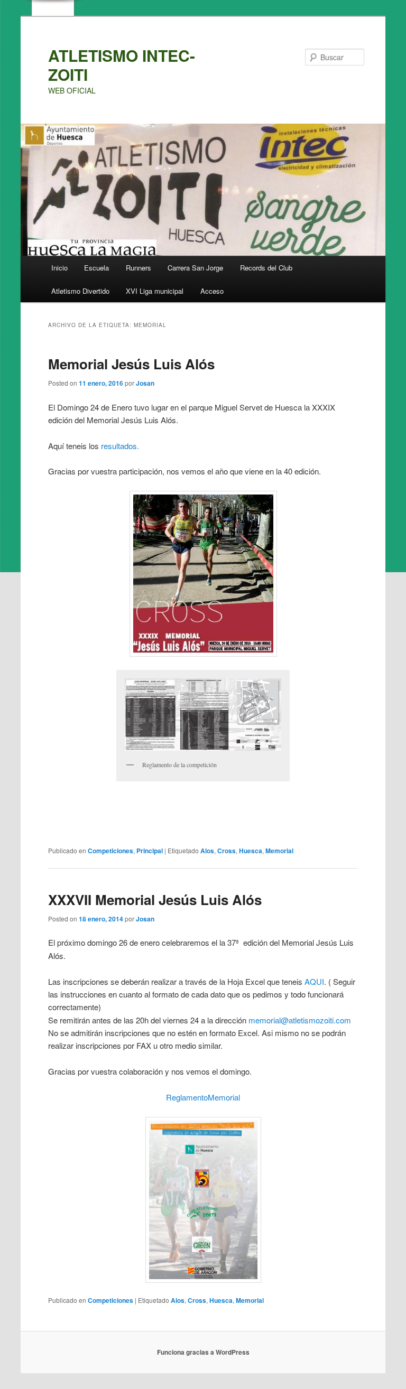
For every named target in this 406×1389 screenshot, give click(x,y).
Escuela (96, 268)
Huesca (250, 850)
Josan (145, 383)
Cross (226, 850)
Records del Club (266, 268)
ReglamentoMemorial (203, 1097)
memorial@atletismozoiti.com (299, 1020)
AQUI (314, 981)
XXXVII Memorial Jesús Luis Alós (155, 899)
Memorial (279, 850)
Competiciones (110, 850)
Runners (138, 268)
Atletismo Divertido (80, 291)
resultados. (120, 445)
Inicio (59, 268)
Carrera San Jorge (195, 268)
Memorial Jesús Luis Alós (131, 364)
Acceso (212, 291)
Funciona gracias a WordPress (203, 1352)
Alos (207, 850)
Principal (149, 850)
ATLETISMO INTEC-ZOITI (121, 65)
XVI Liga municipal (154, 291)
